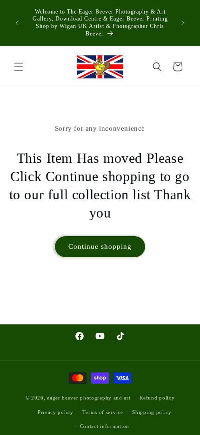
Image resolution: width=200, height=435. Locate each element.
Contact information (104, 426)
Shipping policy (152, 412)
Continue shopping (100, 246)
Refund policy (157, 397)
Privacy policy (55, 412)
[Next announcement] (183, 23)
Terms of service (102, 412)
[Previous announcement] (17, 23)
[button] (18, 66)
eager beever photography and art (88, 397)
